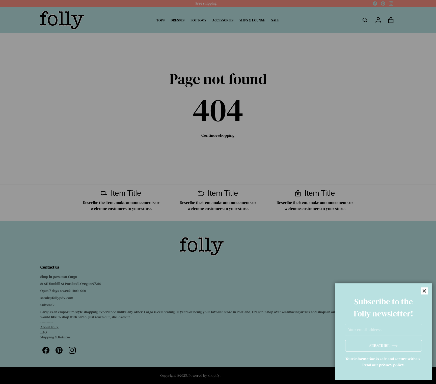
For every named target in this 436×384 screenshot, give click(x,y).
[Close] (424, 290)
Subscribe (379, 345)
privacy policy (391, 365)
